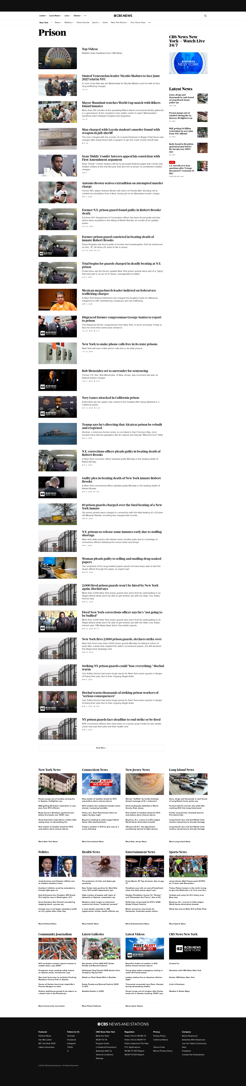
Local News (54, 16)
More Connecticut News (93, 841)
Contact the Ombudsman (193, 1055)
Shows (77, 16)
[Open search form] (205, 16)
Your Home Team (138, 22)
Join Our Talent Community (194, 1043)
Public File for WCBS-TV (135, 1036)
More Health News (90, 924)
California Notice (160, 1040)
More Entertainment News (137, 924)
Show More (100, 748)
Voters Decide (82, 22)
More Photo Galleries (91, 1006)
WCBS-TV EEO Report (134, 1051)
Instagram (71, 1043)
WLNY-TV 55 (101, 1040)
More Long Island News (180, 841)
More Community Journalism (51, 1006)
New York (43, 22)
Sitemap (99, 1058)
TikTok (70, 1047)
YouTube (71, 1036)
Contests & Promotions (106, 1047)
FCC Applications (132, 1047)
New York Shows (118, 22)
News (57, 22)
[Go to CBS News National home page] (123, 15)
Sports (95, 22)
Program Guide (102, 1043)
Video (105, 22)
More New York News (48, 841)
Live (67, 15)
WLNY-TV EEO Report (134, 1055)
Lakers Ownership (46, 1047)
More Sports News (177, 924)
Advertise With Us (104, 1051)
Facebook (71, 1040)
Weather (68, 22)
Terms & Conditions (104, 1055)
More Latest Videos (134, 1006)
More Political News (47, 924)
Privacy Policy (159, 1036)
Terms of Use (159, 1047)
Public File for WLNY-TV (135, 1040)
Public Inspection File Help (136, 1043)
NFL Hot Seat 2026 (46, 1043)
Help (184, 1047)
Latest (42, 16)
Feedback (186, 1051)
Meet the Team (102, 1036)
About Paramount (190, 1036)
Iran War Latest (45, 1040)
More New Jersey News (136, 841)
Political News (44, 1036)
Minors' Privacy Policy (162, 1051)
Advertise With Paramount (193, 1040)
